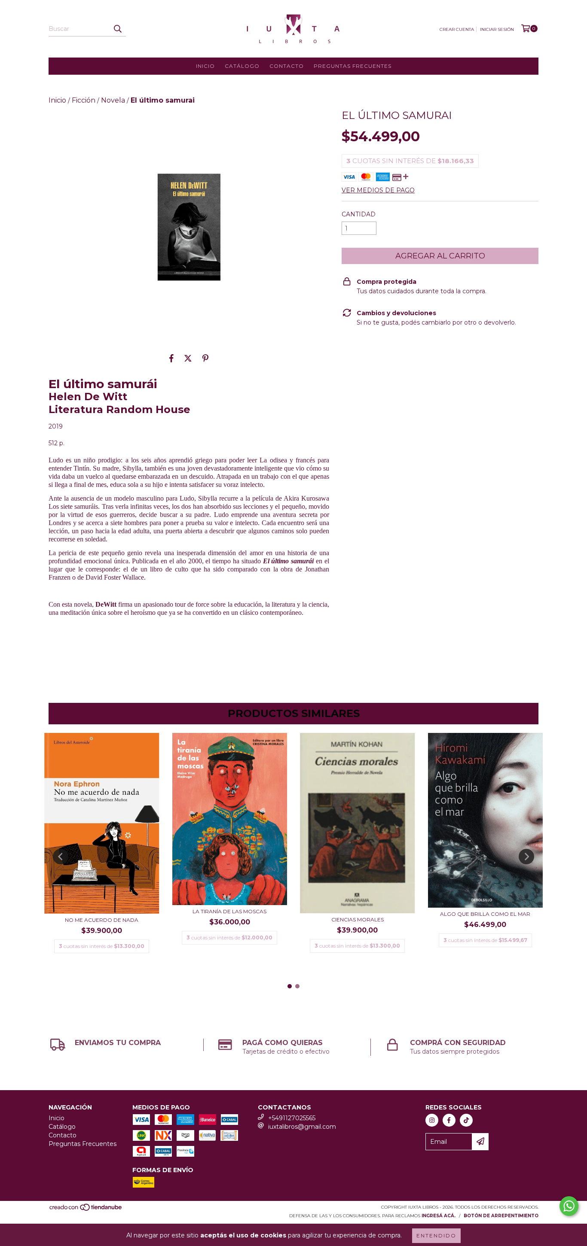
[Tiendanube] (86, 1210)
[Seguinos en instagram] (431, 1120)
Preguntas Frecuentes (352, 66)
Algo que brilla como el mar (485, 914)
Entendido (436, 1235)
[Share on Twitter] (188, 358)
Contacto (286, 66)
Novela (113, 100)
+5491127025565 (291, 1118)
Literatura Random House (119, 409)
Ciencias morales (357, 919)
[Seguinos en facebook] (449, 1120)
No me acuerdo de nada (101, 920)
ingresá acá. (439, 1216)
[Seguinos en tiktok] (466, 1120)
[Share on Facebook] (171, 358)
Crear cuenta (457, 29)
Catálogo (242, 66)
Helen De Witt (88, 396)
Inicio (205, 66)
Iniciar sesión (497, 29)
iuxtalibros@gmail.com (302, 1127)
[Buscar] (117, 28)
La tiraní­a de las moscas (229, 911)
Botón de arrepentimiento (501, 1216)
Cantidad (359, 214)
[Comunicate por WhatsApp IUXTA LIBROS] (568, 1206)
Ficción (83, 100)
